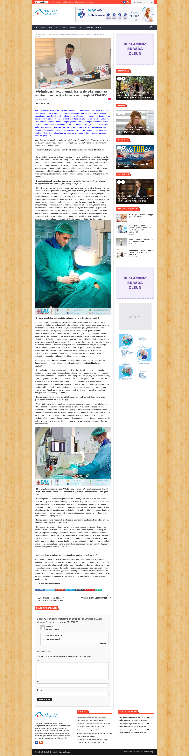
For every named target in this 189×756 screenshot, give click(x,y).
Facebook (40, 590)
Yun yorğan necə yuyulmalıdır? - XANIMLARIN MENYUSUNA (52, 598)
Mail (99, 590)
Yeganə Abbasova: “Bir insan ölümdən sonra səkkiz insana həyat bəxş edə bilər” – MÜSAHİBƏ (134, 129)
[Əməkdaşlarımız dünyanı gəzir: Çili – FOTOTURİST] (135, 157)
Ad (38, 681)
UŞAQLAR (73, 27)
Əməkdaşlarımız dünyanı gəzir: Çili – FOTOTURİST (134, 165)
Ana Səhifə (38, 34)
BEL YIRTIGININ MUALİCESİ (53, 639)
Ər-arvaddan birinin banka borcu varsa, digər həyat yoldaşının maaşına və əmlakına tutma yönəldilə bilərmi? (135, 198)
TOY (81, 27)
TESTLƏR (99, 27)
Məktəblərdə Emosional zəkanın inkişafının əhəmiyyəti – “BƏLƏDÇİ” (141, 252)
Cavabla (103, 643)
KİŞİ (57, 27)
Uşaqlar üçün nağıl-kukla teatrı (94, 597)
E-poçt (40, 690)
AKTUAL (45, 34)
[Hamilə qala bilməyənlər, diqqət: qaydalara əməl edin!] (121, 218)
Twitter (51, 590)
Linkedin (71, 590)
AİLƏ (50, 27)
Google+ (61, 590)
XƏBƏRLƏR (43, 27)
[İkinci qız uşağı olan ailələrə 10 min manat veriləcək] (121, 242)
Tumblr (80, 590)
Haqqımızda (137, 752)
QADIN (64, 27)
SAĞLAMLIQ (89, 27)
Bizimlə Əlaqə (149, 752)
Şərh (38, 660)
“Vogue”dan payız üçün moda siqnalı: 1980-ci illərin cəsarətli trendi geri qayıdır (73, 2)
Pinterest (90, 590)
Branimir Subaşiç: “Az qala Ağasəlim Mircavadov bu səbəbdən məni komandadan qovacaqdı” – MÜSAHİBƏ (135, 95)
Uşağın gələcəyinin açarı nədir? (88, 730)
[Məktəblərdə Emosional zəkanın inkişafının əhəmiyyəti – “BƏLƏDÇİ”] (121, 253)
